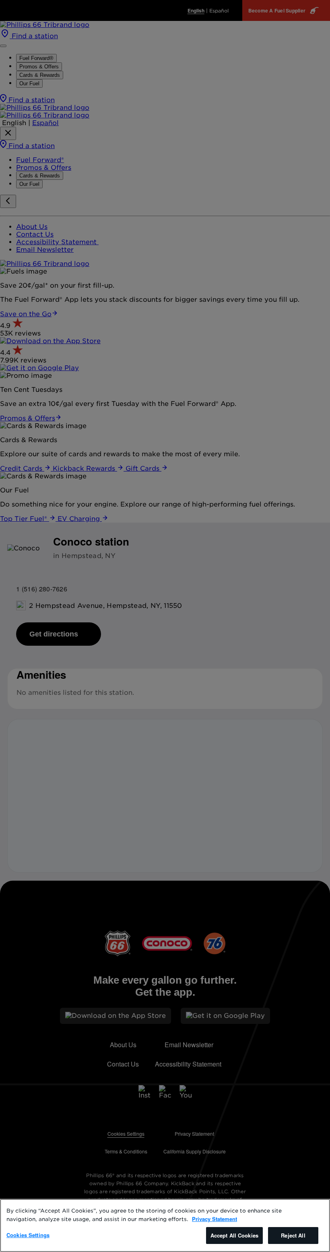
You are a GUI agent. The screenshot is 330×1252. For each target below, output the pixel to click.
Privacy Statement (214, 1219)
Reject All (293, 1235)
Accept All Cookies (234, 1235)
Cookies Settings (28, 1235)
